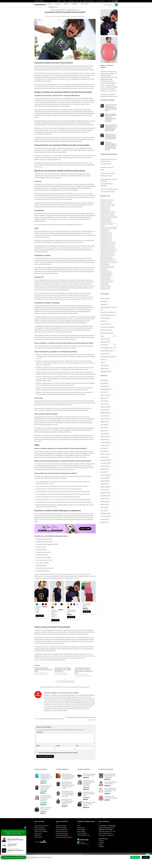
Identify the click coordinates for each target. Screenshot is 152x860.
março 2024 (103, 404)
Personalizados (53, 7)
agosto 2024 (104, 398)
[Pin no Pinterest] (68, 681)
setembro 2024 (104, 395)
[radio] (37, 604)
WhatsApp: (102, 829)
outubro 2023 (104, 416)
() (70, 837)
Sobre (64, 1)
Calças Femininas (41, 547)
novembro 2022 (104, 442)
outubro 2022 (104, 445)
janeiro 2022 (103, 457)
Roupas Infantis (104, 283)
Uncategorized (104, 371)
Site (77, 745)
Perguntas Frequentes (62, 837)
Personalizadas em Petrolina (50, 544)
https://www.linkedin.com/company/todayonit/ (52, 660)
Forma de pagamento (62, 829)
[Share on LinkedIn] (70, 681)
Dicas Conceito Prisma (106, 315)
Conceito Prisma (47, 560)
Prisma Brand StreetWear (106, 274)
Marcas (59, 1)
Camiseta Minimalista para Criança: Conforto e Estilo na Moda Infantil (43, 669)
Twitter (100, 844)
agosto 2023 (103, 421)
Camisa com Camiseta (106, 202)
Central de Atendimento (88, 1)
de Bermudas (43, 565)
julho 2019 (103, 507)
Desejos (84, 833)
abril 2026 (103, 380)
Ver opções (40, 615)
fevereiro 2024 (104, 407)
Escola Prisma (66, 106)
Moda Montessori (105, 264)
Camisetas (39, 544)
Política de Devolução (62, 835)
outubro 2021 (104, 466)
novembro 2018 (104, 516)
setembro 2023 (104, 419)
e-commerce (111, 245)
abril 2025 (103, 392)
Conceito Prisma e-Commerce (106, 184)
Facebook (101, 842)
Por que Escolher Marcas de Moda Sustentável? (50, 719)
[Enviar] (116, 4)
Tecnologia (103, 365)
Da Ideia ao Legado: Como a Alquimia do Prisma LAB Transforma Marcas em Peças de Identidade (110, 117)
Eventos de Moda (105, 247)
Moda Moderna (113, 262)
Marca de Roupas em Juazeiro (107, 252)
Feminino (112, 247)
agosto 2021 (103, 469)
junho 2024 (103, 401)
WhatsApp (101, 846)
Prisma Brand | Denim (106, 276)
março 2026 (103, 383)
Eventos (102, 321)
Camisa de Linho (104, 205)
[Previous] (34, 603)
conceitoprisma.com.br (40, 419)
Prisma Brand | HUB (105, 279)
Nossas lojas (71, 1)
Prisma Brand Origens (106, 351)
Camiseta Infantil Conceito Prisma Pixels (71, 611)
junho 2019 (103, 510)
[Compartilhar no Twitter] (62, 681)
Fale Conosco (38, 837)
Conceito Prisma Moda (106, 237)
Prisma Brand (104, 269)
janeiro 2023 (103, 439)
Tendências (103, 368)
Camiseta (112, 205)
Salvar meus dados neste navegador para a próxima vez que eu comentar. (58, 752)
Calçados (103, 304)
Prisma (43, 557)
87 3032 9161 (108, 829)
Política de (59, 827)
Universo (36, 827)
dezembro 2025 (104, 389)
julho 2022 (103, 448)
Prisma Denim (104, 353)
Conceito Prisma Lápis (106, 235)
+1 (71, 607)
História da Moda (104, 250)
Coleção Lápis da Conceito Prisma (108, 228)
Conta (82, 827)
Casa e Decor (84, 4)
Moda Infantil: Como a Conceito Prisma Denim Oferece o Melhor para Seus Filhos (63, 669)
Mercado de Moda (105, 333)
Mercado (112, 254)
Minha (79, 827)
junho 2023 (103, 424)
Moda (102, 257)
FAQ (80, 1)
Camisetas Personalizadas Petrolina (107, 225)
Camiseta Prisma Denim (106, 221)
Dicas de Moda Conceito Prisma (108, 242)
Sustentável (49, 539)
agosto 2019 (103, 504)
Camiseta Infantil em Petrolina (107, 214)
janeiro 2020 (103, 489)
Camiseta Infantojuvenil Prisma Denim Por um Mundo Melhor (54, 613)
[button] (101, 1)
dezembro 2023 (104, 413)
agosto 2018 (103, 522)
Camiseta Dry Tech (105, 207)
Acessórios (74, 4)
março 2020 (103, 484)
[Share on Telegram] (73, 681)
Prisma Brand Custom (106, 271)
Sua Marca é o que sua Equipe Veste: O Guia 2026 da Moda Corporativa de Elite (110, 136)
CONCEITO (105, 71)
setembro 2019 (104, 501)
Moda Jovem (111, 259)
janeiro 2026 (103, 386)
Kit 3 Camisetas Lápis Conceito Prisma (87, 605)
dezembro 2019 (104, 493)
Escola (108, 83)
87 (102, 825)
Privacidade (44, 831)
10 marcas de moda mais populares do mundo (108, 190)
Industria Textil (113, 250)
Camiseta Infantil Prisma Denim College (38, 609)
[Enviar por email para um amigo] (65, 681)
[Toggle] (117, 315)
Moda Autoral (104, 339)
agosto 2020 (103, 481)
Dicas (37, 565)
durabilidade (103, 245)
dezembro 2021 (104, 460)
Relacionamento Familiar (107, 356)
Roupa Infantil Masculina (43, 571)
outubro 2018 (104, 519)
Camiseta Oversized (105, 219)
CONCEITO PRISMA (50, 695)
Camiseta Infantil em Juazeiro (107, 212)
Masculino (58, 4)
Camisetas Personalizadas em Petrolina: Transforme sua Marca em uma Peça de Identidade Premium (111, 146)
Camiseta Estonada (105, 209)
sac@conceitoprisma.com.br (106, 827)
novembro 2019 (104, 495)
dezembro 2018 (104, 513)
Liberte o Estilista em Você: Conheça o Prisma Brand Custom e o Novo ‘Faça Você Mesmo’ (111, 107)
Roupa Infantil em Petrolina (107, 281)
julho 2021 (103, 472)
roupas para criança (105, 286)
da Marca (42, 827)
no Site (88, 835)
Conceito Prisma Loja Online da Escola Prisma (73, 16)
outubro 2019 (104, 498)
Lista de (79, 833)
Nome (38, 745)
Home (79, 825)
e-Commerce (68, 9)
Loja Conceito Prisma (106, 327)
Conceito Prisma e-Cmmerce (58, 9)
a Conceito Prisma (43, 825)
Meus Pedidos (81, 829)
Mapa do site (38, 833)
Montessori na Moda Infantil (107, 266)
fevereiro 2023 (104, 436)
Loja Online (39, 560)
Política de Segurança (62, 833)
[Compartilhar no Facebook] (57, 681)
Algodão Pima (104, 298)
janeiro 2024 (104, 410)
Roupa (102, 359)
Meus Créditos (81, 831)
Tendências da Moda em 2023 (44, 541)
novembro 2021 (104, 463)
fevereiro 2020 (104, 487)
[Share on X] (59, 681)
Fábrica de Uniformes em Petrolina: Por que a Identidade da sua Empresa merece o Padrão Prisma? (111, 127)
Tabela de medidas (61, 825)
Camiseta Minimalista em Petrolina (108, 217)
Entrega (64, 827)
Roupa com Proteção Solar (43, 552)
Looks (37, 563)
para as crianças (44, 563)
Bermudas (103, 301)
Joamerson (103, 167)
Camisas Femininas (41, 549)
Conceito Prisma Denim (48, 630)
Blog (77, 1)
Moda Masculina (104, 262)
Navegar (83, 835)
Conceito (38, 557)
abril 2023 (103, 430)
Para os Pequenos (49, 568)
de (39, 831)
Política (36, 831)
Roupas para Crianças (42, 555)
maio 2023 (103, 427)
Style (101, 362)
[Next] (95, 603)
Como (79, 835)
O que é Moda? (107, 164)
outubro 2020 (104, 478)
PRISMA (110, 71)
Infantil (50, 4)
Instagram (101, 840)
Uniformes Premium (105, 288)
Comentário (39, 732)
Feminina (66, 4)
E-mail (58, 745)
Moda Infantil (75, 9)
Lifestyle (49, 557)
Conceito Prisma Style (106, 240)
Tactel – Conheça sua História (108, 175)
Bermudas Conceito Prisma (107, 200)
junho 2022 (103, 451)
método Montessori (48, 106)
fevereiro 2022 (104, 454)
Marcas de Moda (40, 539)
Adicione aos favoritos (84, 687)
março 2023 (103, 433)
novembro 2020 (104, 475)
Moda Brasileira (108, 257)
